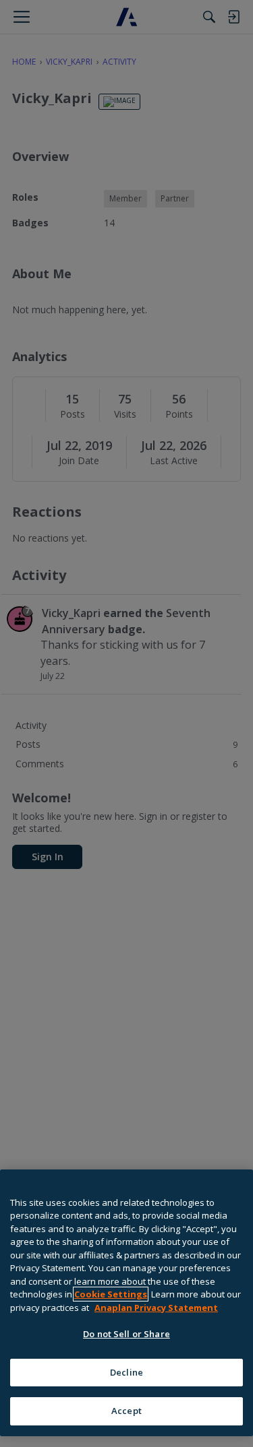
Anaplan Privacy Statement (156, 1307)
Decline (126, 1372)
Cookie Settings (110, 1294)
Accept (126, 1411)
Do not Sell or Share (126, 1334)
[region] (126, 1302)
